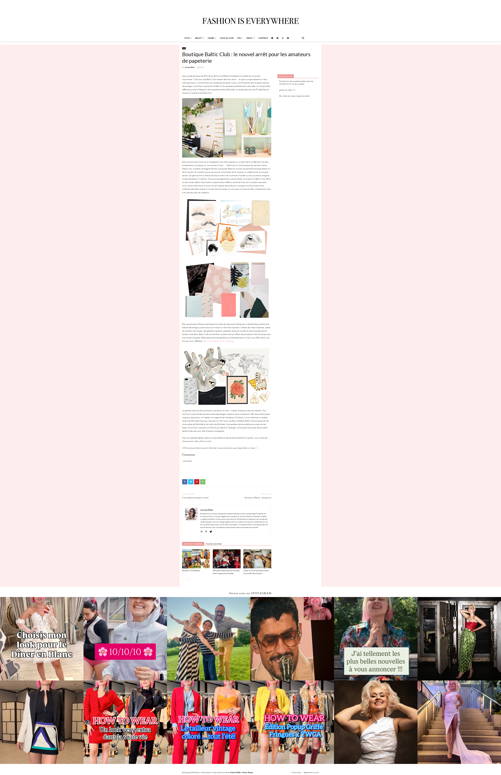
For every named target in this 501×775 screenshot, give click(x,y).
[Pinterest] (196, 481)
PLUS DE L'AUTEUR (214, 544)
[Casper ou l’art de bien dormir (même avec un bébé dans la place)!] (257, 558)
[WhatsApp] (202, 481)
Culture (185, 567)
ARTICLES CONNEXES (193, 544)
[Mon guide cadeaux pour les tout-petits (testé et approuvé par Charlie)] (227, 558)
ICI (256, 448)
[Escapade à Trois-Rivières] (196, 558)
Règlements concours (311, 772)
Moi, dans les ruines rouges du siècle (294, 96)
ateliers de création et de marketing (218, 341)
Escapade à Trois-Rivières (191, 570)
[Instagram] (202, 531)
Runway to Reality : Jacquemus (258, 498)
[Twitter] (190, 481)
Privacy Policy (296, 772)
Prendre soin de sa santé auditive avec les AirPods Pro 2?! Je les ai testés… (296, 82)
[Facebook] (184, 481)
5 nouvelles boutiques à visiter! (195, 498)
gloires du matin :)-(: (287, 90)
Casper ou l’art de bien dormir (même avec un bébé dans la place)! (256, 572)
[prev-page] (183, 578)
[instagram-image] (42, 638)
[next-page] (188, 578)
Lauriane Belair (190, 67)
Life (184, 48)
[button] (303, 38)
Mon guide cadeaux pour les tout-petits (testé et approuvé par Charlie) (226, 572)
